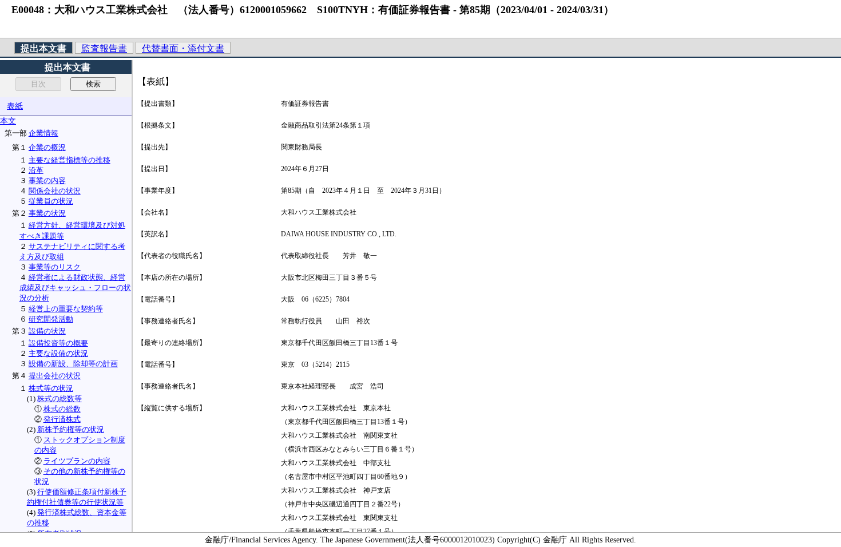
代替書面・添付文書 (183, 48)
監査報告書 (104, 48)
